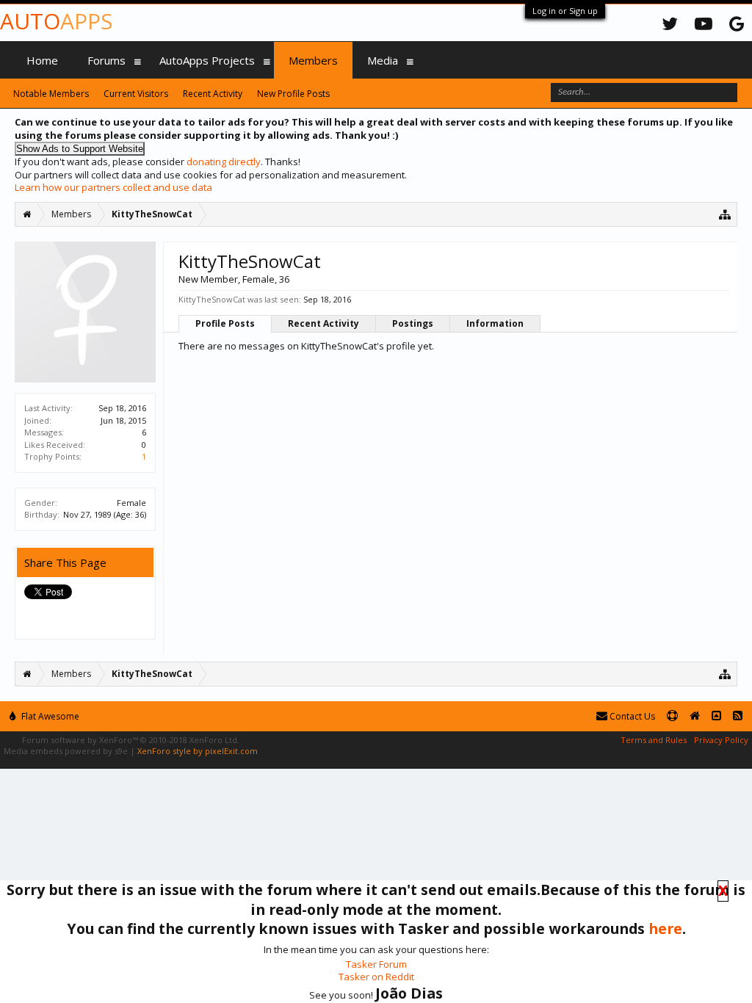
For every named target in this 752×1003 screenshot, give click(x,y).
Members (313, 60)
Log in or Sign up (565, 10)
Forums (106, 60)
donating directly (224, 161)
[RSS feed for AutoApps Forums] (737, 716)
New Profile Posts (293, 93)
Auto (56, 21)
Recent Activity (323, 323)
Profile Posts (225, 323)
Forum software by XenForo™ (130, 739)
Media (382, 60)
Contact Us (631, 716)
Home (42, 60)
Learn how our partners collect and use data (113, 187)
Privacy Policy (721, 739)
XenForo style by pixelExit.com (197, 750)
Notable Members (51, 93)
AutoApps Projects (207, 60)
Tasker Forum (376, 964)
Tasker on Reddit (376, 976)
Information (495, 323)
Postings (412, 323)
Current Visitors (136, 93)
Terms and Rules (654, 739)
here (665, 928)
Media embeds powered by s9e (66, 750)
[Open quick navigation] (725, 214)
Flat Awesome (49, 716)
